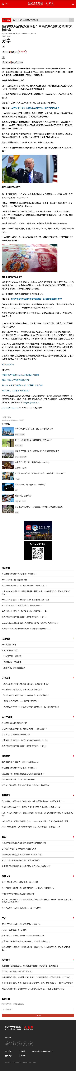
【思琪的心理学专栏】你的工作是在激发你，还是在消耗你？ (25, 695)
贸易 (4, 36)
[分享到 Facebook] (3, 52)
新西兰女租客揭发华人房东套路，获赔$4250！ (34, 440)
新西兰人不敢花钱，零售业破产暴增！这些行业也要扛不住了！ (41, 473)
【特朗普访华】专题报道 (11, 662)
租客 (16, 445)
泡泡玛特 (17, 501)
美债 (16, 512)
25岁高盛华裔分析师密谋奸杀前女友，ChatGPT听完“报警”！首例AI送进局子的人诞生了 (36, 821)
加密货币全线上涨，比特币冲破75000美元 (32, 462)
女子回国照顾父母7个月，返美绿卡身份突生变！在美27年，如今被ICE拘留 (31, 807)
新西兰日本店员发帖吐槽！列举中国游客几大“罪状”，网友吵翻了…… (29, 888)
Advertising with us (39, 1051)
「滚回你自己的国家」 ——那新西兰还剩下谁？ (20, 701)
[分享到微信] (3, 47)
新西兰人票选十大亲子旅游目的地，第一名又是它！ (22, 606)
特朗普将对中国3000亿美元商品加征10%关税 (20, 375)
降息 (8, 36)
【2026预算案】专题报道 (11, 656)
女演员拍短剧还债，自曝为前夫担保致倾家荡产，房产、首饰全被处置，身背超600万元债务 (37, 983)
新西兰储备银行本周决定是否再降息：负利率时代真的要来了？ (37, 299)
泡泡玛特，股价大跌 (23, 496)
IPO (16, 490)
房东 (21, 445)
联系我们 (49, 1051)
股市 (24, 501)
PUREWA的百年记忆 (10, 650)
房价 (16, 457)
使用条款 (8, 1056)
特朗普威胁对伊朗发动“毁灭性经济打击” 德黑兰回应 (22, 855)
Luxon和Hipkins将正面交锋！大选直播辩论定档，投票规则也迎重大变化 (30, 623)
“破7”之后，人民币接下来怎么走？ (16, 391)
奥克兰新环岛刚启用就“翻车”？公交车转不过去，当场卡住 (24, 617)
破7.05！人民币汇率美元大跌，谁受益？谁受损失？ (23, 385)
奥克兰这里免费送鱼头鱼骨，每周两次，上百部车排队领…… (25, 941)
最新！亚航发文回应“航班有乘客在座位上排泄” (20, 882)
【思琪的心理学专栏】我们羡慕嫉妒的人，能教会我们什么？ (25, 684)
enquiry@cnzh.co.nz (31, 403)
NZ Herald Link (8, 364)
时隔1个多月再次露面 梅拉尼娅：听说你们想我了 (21, 860)
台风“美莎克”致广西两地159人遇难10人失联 (19, 849)
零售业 (17, 479)
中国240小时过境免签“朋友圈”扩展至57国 (18, 894)
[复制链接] (16, 52)
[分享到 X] (6, 52)
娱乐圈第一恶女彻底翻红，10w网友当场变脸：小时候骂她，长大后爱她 (30, 966)
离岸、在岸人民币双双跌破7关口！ (16, 380)
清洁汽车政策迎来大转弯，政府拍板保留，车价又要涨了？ (25, 586)
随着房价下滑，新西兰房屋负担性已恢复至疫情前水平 (37, 451)
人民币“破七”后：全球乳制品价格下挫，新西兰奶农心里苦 (35, 108)
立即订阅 (38, 1015)
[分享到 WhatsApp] (13, 52)
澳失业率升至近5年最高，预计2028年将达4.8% (34, 429)
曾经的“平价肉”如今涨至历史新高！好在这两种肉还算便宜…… (26, 629)
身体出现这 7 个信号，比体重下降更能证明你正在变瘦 (23, 936)
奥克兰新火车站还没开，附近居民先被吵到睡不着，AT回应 (25, 611)
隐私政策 (22, 1056)
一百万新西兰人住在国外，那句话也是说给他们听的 (22, 690)
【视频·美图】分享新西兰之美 (13, 668)
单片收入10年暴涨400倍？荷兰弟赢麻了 (17, 972)
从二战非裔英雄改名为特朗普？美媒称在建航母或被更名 (24, 843)
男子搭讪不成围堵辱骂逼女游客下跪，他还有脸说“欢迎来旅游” (26, 866)
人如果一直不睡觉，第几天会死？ (15, 930)
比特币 (24, 468)
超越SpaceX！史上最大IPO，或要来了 (30, 485)
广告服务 (22, 1051)
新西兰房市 (23, 457)
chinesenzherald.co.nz (10, 408)
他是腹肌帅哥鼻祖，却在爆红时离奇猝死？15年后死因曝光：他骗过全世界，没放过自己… (37, 977)
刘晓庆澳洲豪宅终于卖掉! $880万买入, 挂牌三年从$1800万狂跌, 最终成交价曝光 (33, 989)
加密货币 (17, 468)
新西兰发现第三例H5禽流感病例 (25, 20)
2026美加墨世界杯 (9, 645)
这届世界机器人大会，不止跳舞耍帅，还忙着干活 (21, 924)
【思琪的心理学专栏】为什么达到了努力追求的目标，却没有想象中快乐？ (31, 707)
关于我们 (8, 1051)
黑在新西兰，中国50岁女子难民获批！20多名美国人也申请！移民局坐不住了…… (33, 801)
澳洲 (16, 434)
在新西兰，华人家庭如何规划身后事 (16, 735)
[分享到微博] (9, 52)
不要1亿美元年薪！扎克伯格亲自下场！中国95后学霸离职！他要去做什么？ (31, 827)
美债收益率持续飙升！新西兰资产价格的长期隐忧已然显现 (39, 507)
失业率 (22, 434)
